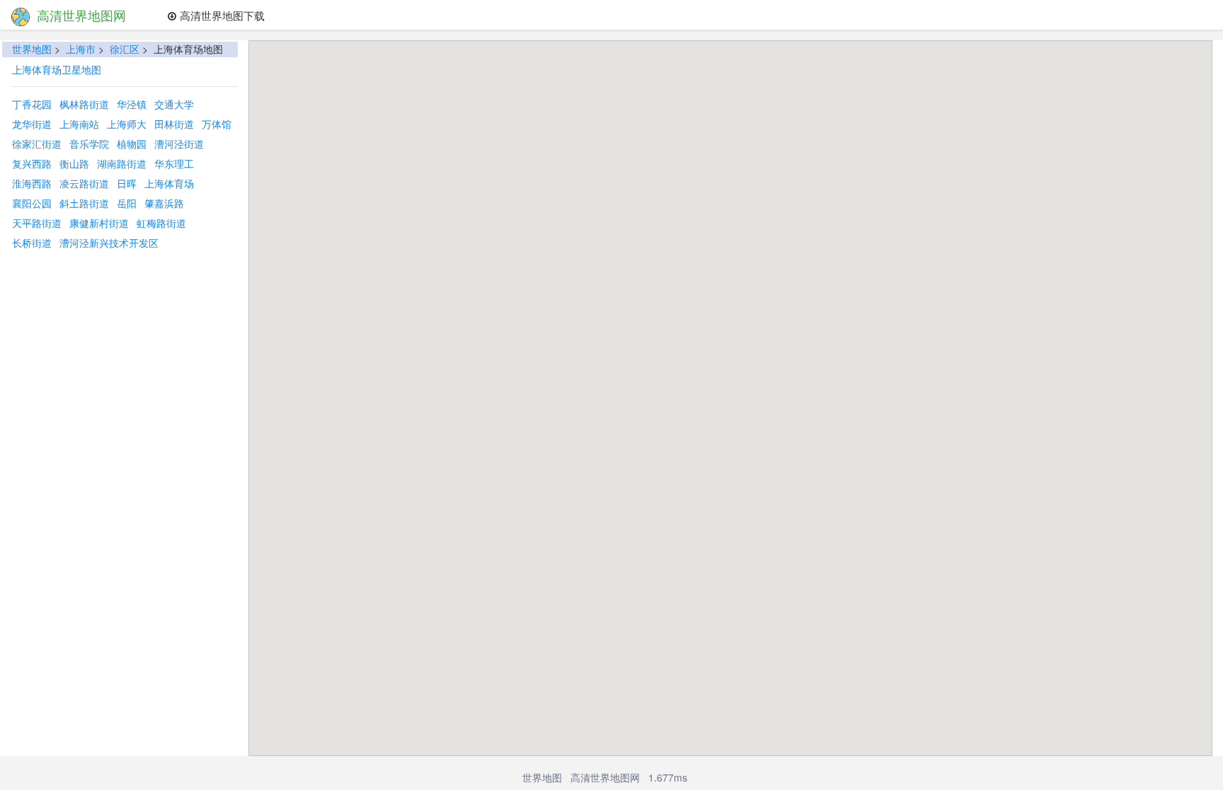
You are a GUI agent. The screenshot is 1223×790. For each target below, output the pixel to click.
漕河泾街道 (179, 143)
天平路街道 (37, 223)
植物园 (132, 143)
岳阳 (127, 203)
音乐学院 (89, 143)
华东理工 (174, 163)
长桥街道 (32, 243)
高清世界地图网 (81, 15)
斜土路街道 (84, 203)
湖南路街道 (122, 163)
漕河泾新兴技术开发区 (109, 243)
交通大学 (174, 104)
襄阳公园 (32, 203)
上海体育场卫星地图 (56, 69)
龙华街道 (32, 124)
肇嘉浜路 (164, 203)
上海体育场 (169, 183)
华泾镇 (132, 104)
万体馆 (216, 124)
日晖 (127, 183)
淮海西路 (32, 183)
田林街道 (174, 124)
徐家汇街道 (37, 143)
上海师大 (127, 124)
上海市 (81, 49)
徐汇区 (124, 49)
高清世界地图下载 (221, 15)
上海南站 (79, 124)
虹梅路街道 (161, 223)
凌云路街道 (84, 183)
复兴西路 (32, 163)
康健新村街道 (99, 223)
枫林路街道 (84, 104)
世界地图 (32, 49)
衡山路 (74, 163)
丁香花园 (32, 104)
